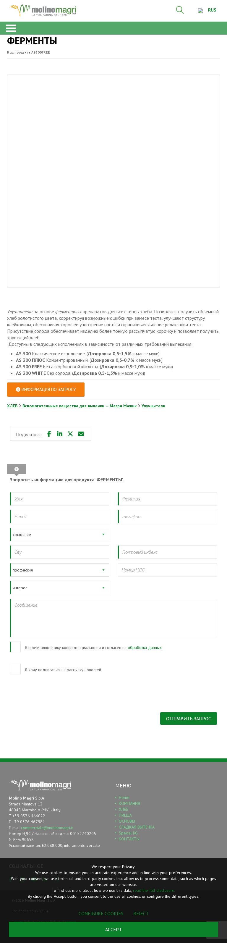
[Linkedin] (59, 433)
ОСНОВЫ (127, 821)
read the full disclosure (153, 890)
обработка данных (145, 647)
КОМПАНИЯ (129, 803)
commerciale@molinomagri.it (47, 827)
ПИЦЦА (125, 815)
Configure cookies (101, 913)
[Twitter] (70, 433)
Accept (113, 929)
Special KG (128, 833)
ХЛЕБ (13, 405)
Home (124, 797)
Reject (141, 913)
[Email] (81, 433)
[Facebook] (49, 433)
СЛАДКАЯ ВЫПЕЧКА (137, 827)
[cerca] (180, 10)
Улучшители (153, 405)
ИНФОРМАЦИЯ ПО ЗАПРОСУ (48, 389)
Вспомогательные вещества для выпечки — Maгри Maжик (80, 405)
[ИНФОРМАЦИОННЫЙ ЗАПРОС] (16, 469)
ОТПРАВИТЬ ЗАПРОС (188, 718)
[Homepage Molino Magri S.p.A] (42, 10)
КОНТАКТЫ (129, 839)
